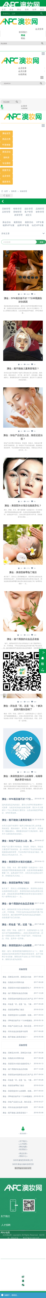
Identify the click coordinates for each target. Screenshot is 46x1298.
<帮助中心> (23, 1156)
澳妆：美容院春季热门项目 (23, 572)
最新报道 (18, 222)
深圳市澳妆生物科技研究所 (23, 1164)
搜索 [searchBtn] (41, 83)
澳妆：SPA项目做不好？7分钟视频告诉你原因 (23, 299)
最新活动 (29, 222)
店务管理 (6, 211)
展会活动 (6, 222)
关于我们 (23, 1141)
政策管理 (18, 214)
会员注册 (22, 71)
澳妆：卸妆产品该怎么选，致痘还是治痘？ (23, 436)
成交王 (29, 214)
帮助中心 (5, 1254)
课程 (8, 163)
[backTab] (6, 195)
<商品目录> (23, 1153)
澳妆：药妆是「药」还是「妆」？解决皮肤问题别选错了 (23, 707)
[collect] (20, 294)
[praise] (33, 294)
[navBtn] (43, 53)
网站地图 (23, 1146)
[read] (26, 294)
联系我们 (23, 32)
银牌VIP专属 (8, 225)
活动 (8, 152)
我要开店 (6, 170)
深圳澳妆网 (7, 1235)
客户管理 (29, 211)
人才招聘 (23, 1144)
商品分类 (6, 139)
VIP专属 (40, 222)
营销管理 (17, 211)
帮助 (23, 38)
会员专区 (6, 176)
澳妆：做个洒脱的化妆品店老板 (23, 639)
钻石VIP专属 (37, 225)
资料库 (6, 157)
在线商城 (22, 74)
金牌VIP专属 (23, 225)
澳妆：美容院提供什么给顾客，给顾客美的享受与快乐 (23, 777)
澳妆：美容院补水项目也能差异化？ (23, 505)
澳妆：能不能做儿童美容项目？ (23, 368)
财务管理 (40, 211)
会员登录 (39, 28)
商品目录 (5, 1247)
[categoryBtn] (23, 233)
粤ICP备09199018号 (31, 1237)
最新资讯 (6, 182)
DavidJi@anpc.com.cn (12, 1272)
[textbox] (23, 1272)
